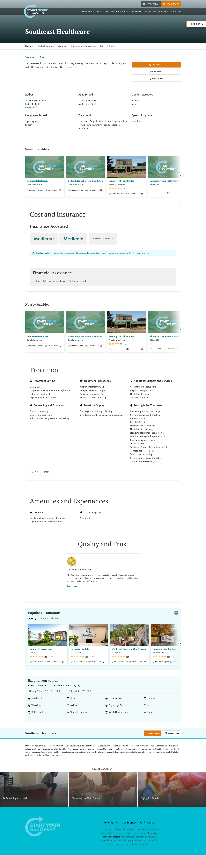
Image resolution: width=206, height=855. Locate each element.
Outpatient (83, 121)
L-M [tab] (64, 691)
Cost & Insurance (46, 46)
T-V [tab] (83, 691)
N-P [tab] (70, 691)
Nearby (32, 618)
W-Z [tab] (89, 691)
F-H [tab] (52, 691)
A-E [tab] (46, 691)
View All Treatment (40, 471)
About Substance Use (155, 11)
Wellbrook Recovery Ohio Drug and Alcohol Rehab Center (129, 649)
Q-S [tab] (77, 691)
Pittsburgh (36, 698)
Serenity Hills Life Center (121, 181)
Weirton (74, 705)
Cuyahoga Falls (116, 705)
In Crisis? (195, 24)
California (43, 618)
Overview (29, 46)
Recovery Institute (80, 649)
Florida (54, 618)
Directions (30, 107)
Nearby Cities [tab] (35, 691)
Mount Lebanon (78, 712)
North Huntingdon (118, 712)
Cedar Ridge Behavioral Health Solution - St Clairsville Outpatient (86, 181)
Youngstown (115, 698)
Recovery (136, 11)
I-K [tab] (58, 691)
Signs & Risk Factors (88, 11)
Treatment (62, 46)
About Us (176, 11)
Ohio (39, 685)
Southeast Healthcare (37, 181)
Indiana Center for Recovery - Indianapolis (170, 649)
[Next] (180, 174)
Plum (150, 712)
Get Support (129, 822)
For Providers (147, 822)
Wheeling (36, 705)
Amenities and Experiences (83, 46)
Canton (151, 698)
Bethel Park (37, 712)
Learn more (72, 586)
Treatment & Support (116, 11)
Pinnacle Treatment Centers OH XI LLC (167, 181)
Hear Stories (152, 4)
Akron (73, 698)
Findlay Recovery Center (42, 649)
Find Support (172, 4)
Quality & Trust (106, 46)
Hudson (151, 705)
